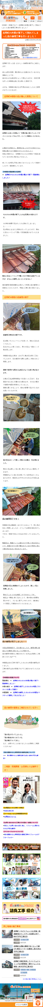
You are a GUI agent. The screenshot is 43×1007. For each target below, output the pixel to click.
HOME (4, 25)
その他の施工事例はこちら (32, 979)
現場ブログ (13, 25)
